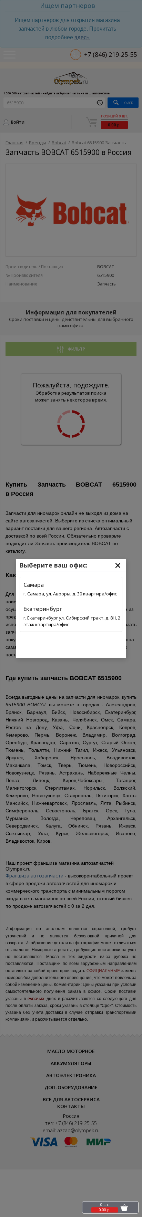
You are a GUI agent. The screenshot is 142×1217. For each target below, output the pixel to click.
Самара (33, 585)
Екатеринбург (42, 609)
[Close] (118, 565)
